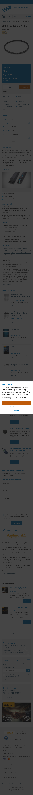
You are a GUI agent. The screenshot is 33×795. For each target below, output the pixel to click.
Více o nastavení (24, 394)
